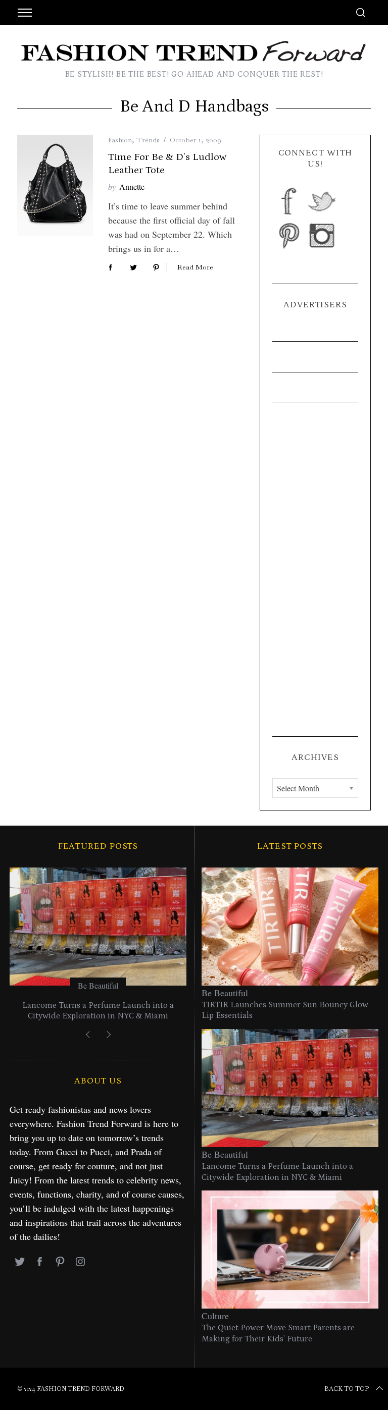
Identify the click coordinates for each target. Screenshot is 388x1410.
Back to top (346, 1389)
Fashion (120, 139)
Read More (195, 267)
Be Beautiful (98, 985)
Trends (148, 139)
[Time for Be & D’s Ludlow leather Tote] (55, 185)
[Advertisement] (315, 569)
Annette (131, 186)
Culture (215, 1316)
